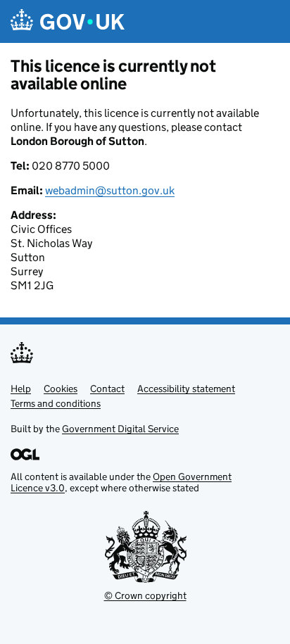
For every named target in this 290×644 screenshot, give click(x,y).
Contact (107, 388)
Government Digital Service (120, 428)
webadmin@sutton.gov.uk (110, 190)
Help (21, 388)
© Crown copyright (145, 595)
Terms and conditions (56, 403)
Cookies (60, 388)
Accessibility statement (186, 388)
